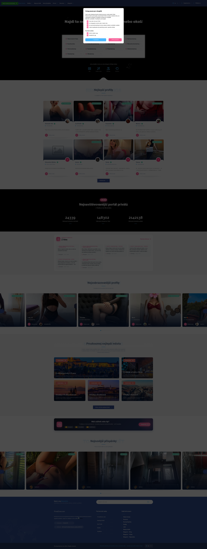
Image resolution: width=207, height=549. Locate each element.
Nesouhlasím (116, 39)
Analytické (92, 35)
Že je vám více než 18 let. (95, 21)
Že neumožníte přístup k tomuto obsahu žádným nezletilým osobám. (104, 25)
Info (97, 33)
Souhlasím (96, 39)
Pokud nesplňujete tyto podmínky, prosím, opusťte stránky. (102, 27)
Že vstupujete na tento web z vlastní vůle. (98, 23)
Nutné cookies (93, 33)
